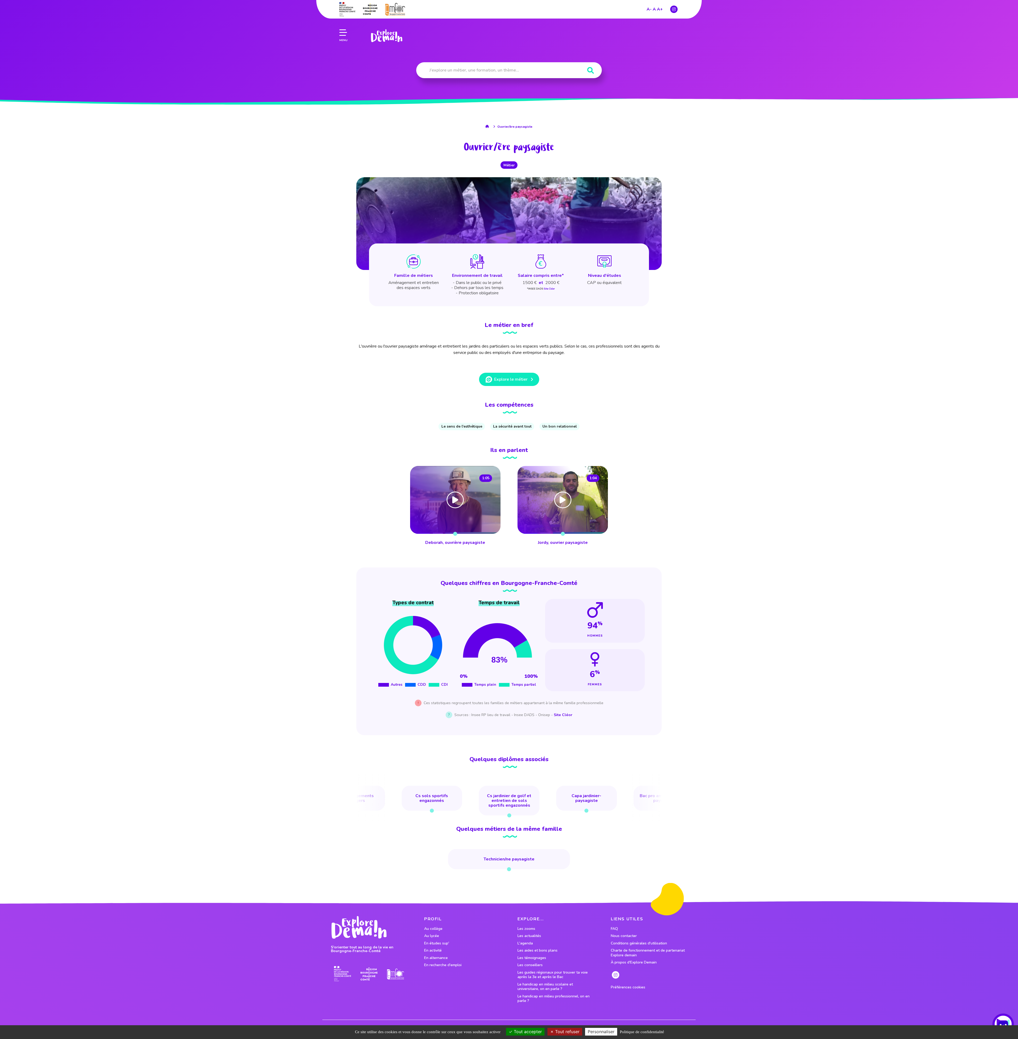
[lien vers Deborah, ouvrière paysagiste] (455, 506)
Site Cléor (549, 288)
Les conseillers (530, 965)
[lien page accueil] (386, 35)
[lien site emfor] (395, 9)
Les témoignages (531, 958)
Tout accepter (527, 1031)
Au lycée (431, 936)
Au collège (433, 928)
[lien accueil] (488, 126)
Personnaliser (601, 1031)
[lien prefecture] (347, 9)
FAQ (614, 928)
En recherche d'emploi (443, 965)
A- (649, 9)
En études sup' (436, 943)
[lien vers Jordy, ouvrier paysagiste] (562, 506)
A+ (660, 9)
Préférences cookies (628, 987)
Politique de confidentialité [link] (642, 1032)
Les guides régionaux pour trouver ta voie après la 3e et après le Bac (552, 974)
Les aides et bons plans (537, 950)
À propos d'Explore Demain (634, 962)
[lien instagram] (674, 9)
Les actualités (529, 936)
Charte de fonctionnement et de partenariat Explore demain (648, 952)
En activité (433, 950)
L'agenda (525, 943)
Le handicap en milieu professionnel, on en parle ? (553, 998)
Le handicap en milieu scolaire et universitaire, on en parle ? (545, 986)
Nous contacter (624, 936)
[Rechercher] (590, 70)
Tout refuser (567, 1031)
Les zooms (526, 928)
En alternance (436, 958)
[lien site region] (370, 9)
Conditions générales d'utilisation (639, 943)
